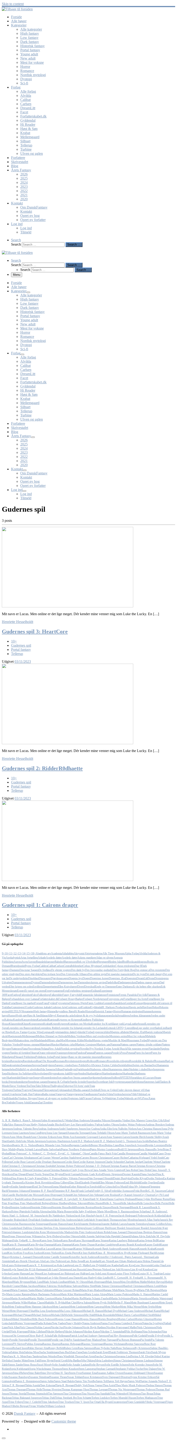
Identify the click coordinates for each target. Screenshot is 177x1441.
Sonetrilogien (49, 1077)
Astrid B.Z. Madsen (81, 1141)
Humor (12, 1015)
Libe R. (28, 1269)
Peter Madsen (93, 1339)
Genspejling (141, 1003)
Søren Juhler (47, 1381)
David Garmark (72, 1174)
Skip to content (13, 4)
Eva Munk (121, 1186)
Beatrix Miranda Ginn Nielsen (52, 1145)
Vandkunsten (91, 1094)
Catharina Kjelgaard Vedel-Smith (146, 1157)
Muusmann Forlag (137, 1040)
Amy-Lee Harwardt (75, 1124)
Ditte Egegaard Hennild (100, 1178)
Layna (127, 1023)
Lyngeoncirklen (101, 1032)
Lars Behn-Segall (74, 1261)
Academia (56, 953)
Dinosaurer (45, 978)
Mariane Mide (110, 1290)
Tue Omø (94, 1402)
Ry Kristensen (142, 1348)
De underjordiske (18, 978)
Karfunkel (42, 1019)
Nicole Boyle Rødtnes (94, 1327)
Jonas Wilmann (33, 1236)
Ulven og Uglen (108, 1090)
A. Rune (23, 1120)
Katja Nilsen (34, 1248)
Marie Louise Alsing (96, 1294)
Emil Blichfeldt (132, 1182)
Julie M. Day (158, 1236)
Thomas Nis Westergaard (122, 1389)
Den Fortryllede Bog (123, 970)
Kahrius (8, 1019)
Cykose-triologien (125, 965)
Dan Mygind (57, 1174)
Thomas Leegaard (99, 1389)
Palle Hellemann (61, 1335)
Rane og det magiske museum (84, 1057)
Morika (88, 1040)
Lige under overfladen (149, 1028)
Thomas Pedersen (146, 1389)
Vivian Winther (37, 1406)
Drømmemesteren (21, 982)
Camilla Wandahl (148, 1153)
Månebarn (45, 1044)
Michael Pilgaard (23, 1315)
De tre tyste (139, 974)
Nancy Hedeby (74, 1323)
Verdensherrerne (122, 1094)
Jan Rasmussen (23, 1224)
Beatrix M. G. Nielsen (24, 1145)
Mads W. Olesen (78, 1281)
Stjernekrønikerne (18, 1081)
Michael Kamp (153, 1310)
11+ (11, 953)
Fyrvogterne (63, 1003)
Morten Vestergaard (25, 1323)
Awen (24, 961)
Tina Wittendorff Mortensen (125, 1393)
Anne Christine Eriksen (43, 1137)
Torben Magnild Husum (123, 1397)
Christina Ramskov (60, 1170)
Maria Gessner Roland (68, 1290)
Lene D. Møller (81, 1265)
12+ (16, 953)
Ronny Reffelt (56, 1348)
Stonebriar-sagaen (37, 1081)
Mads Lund (36, 1281)
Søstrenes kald (152, 1081)
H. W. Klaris (82, 1199)
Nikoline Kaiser (91, 1331)
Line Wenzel (35, 1273)
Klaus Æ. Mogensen (107, 1252)
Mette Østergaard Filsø (22, 1310)
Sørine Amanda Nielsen (153, 1381)
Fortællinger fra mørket (22, 1003)
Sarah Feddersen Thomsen (124, 1352)
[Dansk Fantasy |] (17, 9)
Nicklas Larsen (42, 1327)
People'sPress (119, 1052)
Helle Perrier (162, 1203)
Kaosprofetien (29, 1019)
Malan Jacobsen (29, 1286)
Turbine (17, 1090)
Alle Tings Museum (113, 953)
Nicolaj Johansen (73, 1327)
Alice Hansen (15, 1124)
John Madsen (65, 1232)
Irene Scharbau (141, 1211)
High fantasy (40, 1011)
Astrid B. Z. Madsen (103, 1141)
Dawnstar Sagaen (28, 970)
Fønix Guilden (95, 1003)
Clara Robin (131, 1170)
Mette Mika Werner (130, 1306)
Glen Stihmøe (95, 1195)
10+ (7, 953)
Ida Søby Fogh (82, 1211)
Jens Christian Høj (37, 1228)
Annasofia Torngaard (78, 1132)
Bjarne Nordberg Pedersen (75, 1149)
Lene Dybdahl (98, 1265)
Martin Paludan (63, 1298)
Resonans (59, 1061)
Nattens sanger (128, 1044)
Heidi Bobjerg (42, 1203)
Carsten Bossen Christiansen (96, 1157)
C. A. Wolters (33, 1153)
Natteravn (16, 1048)
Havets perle (135, 1007)
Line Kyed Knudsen (141, 1269)
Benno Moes (98, 1145)
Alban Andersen (81, 1120)
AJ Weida (66, 1120)
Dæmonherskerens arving (92, 982)
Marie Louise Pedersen (119, 1294)
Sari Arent (89, 1356)
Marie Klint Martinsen (72, 1294)
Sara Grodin (89, 1352)
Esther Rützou (77, 1186)
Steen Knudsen (70, 1368)
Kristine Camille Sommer (55, 1257)
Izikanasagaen (104, 1015)
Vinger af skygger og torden (52, 1098)
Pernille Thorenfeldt (39, 1339)
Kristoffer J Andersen (110, 1257)
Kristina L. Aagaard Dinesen (25, 1257)
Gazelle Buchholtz (17, 1195)
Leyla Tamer (17, 1269)
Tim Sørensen (55, 1393)
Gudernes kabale (42, 1007)
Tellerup (45, 1086)
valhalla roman (48, 1094)
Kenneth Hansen (128, 1248)
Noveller (84, 1048)
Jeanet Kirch (73, 1224)
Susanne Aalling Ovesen (110, 1373)
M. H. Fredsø (133, 1277)
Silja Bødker (74, 1360)
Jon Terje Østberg (51, 1236)
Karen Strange (101, 1240)
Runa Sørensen (86, 1348)
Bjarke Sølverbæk (51, 1149)
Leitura (110, 1028)
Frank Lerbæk (85, 1190)
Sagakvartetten (13, 1065)
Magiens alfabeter (120, 1032)
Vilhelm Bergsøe (20, 1406)
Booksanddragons (137, 961)
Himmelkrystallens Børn (60, 1011)
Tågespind (37, 1090)
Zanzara (34, 1102)
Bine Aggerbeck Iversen (132, 1145)
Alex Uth (157, 1120)
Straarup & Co (55, 1081)
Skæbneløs (128, 1073)
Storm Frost (75, 1373)
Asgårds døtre (69, 957)
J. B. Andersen (158, 1211)
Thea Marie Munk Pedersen (130, 1385)
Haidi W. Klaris (97, 1199)
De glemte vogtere (61, 970)
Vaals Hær (27, 1094)
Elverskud (89, 986)
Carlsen (59, 965)
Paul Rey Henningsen (120, 1335)
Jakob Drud (27, 1219)
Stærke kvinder (78, 1081)
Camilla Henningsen (128, 1153)
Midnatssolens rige (23, 1040)
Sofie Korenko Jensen (141, 1364)
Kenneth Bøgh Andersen (105, 1248)
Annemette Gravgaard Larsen (90, 1137)
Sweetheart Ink (104, 1081)
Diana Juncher (148, 1174)
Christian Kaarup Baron (122, 1166)
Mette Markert (112, 1306)
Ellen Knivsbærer (67, 986)
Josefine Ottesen (70, 1236)
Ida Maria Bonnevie (63, 1211)
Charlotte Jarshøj (133, 1161)
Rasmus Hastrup (51, 1344)
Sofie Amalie (59, 1364)
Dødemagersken (127, 982)
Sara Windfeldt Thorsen (71, 1356)
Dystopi (35, 982)
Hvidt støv (21, 1015)
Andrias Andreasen (48, 1128)
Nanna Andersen (91, 1323)
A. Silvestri (34, 1120)
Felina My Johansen (138, 1186)
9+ (3, 953)
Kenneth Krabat (146, 1248)
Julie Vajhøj (19, 1240)
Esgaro (21, 990)
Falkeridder (56, 994)
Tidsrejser (68, 1086)
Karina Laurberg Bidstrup (123, 1240)
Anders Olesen (111, 1124)
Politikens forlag (44, 1057)
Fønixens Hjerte (78, 1003)
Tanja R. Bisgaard (65, 1385)
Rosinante (159, 1061)
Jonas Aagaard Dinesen (123, 1232)
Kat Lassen (47, 1248)
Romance (102, 1061)
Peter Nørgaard (109, 1339)
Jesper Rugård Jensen (145, 1228)
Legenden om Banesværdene (23, 1028)
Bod (125, 961)
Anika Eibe (106, 1128)
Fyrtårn (52, 1003)
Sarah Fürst (145, 1352)
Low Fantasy (21, 1032)
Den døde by (78, 970)
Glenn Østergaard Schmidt (57, 1195)
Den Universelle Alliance (74, 974)
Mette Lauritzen (60, 1306)
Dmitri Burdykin (122, 1178)
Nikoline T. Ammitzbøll (113, 1331)
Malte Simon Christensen (109, 1286)
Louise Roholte (19, 1277)
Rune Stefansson (125, 1348)
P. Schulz (47, 1335)
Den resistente (157, 970)
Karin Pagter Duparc (84, 1244)
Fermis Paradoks (128, 994)
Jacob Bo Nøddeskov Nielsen (58, 1215)
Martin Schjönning (120, 1298)
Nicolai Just (57, 1327)
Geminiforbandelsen (114, 1003)
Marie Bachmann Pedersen (45, 1294)
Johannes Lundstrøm (22, 1232)
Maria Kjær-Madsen (91, 1290)
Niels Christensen (146, 1327)
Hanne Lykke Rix (145, 1199)
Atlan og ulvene (104, 957)
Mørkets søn (103, 1044)
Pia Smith (145, 1339)
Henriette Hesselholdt (63, 1207)
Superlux (91, 1081)
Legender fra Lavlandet (94, 1028)
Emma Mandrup (60, 1186)
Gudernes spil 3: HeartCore (35, 631)
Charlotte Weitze (151, 1161)
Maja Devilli (127, 1281)
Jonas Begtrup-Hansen (148, 1232)
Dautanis (14, 970)
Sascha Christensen (105, 1356)
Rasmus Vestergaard (93, 1344)
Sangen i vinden (63, 1065)
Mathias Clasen (36, 1302)
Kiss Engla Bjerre (69, 1252)
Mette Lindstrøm (78, 1306)
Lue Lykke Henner (57, 1277)
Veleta (109, 1094)
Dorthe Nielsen (155, 1178)
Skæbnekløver (94, 1073)
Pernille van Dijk (59, 1339)
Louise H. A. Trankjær (151, 1273)
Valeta (36, 1094)
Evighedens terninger (79, 990)
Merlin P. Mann (121, 1302)
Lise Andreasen (50, 1273)
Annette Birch (137, 1137)
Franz (45, 1003)
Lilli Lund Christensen (59, 1269)
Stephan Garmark (105, 1368)
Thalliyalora (56, 1086)
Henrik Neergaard (121, 1207)
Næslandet (154, 1048)
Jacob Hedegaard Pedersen (133, 1215)
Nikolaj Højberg (55, 1331)
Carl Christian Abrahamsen (23, 1157)
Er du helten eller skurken (147, 986)
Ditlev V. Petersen (51, 1178)
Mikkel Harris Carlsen (127, 1315)
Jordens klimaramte (140, 1015)
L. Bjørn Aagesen (131, 1257)
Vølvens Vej (99, 1098)
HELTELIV (15, 1011)
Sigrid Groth (61, 1360)
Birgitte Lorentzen (155, 1145)
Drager (86, 978)
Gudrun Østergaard (33, 1199)
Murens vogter (100, 1040)
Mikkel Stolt (146, 1315)
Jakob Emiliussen (43, 1219)
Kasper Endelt (152, 1244)
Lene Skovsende (144, 1265)
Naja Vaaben (59, 1323)
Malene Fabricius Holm (51, 1286)
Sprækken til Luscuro (142, 1077)
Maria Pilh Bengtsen (149, 1290)
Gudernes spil (74, 1007)
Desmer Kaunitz (131, 1174)
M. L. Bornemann (150, 1277)
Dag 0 (138, 965)
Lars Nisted (106, 1261)
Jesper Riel (103, 1228)
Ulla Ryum (106, 1402)
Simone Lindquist (144, 1360)
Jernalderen (123, 1015)
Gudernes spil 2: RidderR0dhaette (42, 768)
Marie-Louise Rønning (18, 1294)
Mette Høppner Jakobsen (38, 1306)
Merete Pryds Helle (102, 1302)
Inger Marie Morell (101, 1211)
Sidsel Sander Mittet (17, 1360)
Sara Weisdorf (50, 1356)
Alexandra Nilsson (100, 1120)
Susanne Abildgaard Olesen (139, 1373)
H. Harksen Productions (115, 1007)
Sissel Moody (44, 1364)
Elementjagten (50, 986)
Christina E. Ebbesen (20, 1170)
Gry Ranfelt (16, 1199)
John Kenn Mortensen (46, 1232)
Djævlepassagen (60, 978)
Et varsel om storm (35, 990)
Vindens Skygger (27, 1098)
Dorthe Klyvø (139, 1178)
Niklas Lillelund (37, 1331)
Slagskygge (27, 1077)
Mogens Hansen (89, 1319)
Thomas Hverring (52, 1389)
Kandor (17, 1019)
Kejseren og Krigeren (69, 1019)
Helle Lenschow (146, 1203)
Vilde (134, 1094)
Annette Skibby (153, 1137)
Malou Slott (88, 1286)
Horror (117, 1011)
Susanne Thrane (58, 1377)
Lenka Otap (159, 1265)
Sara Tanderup (34, 1356)
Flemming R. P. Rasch (41, 1190)
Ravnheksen (29, 1061)
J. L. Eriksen (21, 1215)
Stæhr (66, 1081)
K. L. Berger (33, 1240)
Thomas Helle (34, 1389)
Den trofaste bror (51, 974)
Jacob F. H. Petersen (107, 1215)
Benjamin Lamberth (80, 1145)
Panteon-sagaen (103, 1052)
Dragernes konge (99, 978)
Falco (35, 994)
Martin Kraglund (19, 1298)
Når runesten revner (138, 1048)
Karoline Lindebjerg (106, 1244)
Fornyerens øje (115, 999)
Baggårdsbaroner (45, 961)
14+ (24, 953)
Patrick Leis (76, 1335)
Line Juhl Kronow (120, 1269)
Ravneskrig (16, 1061)
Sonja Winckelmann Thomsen (45, 1368)
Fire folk (142, 994)
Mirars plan (54, 1040)
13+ (20, 953)
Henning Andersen (20, 1207)
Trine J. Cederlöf (32, 1402)
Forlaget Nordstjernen (95, 999)
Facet (9, 994)
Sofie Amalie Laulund (78, 1364)
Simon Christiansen (124, 1360)
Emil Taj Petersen (42, 1186)
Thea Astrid (109, 1385)
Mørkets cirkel (68, 1044)
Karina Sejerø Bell (147, 1240)
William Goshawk (55, 1406)
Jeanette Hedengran (90, 1224)
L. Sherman (147, 1257)
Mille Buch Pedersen (43, 1319)
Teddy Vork (81, 1385)
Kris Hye (123, 1252)
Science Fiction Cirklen (105, 1065)
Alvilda (143, 953)
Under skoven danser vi (130, 1090)
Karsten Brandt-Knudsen (131, 1244)
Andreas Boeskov (155, 1124)
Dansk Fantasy (24, 1413)
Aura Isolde (142, 1141)
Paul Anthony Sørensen (96, 1335)
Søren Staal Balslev (64, 1381)
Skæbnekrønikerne (112, 1073)
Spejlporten (94, 1077)
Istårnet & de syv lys (85, 1015)
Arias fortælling (29, 957)
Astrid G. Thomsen (125, 1141)
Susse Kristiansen (92, 1377)
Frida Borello (141, 1190)
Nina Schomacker (152, 1331)
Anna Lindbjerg (37, 1132)
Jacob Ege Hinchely (85, 1215)
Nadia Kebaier (44, 1323)
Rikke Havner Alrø (38, 1348)
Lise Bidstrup (66, 1273)
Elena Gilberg (61, 1182)
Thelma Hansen (154, 1385)
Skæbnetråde (13, 1077)
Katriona (52, 1019)
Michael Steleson (41, 1315)
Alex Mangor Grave (141, 1120)
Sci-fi (90, 1065)
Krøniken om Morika (79, 1023)
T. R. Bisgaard (17, 1385)
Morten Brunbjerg (108, 1319)
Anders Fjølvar (94, 1124)
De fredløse (44, 970)
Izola (114, 1015)
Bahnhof (59, 961)
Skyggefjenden (78, 1073)
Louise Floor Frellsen (127, 1273)
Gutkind (86, 1007)
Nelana (45, 1048)
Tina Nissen (88, 1393)
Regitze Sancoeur (134, 1344)
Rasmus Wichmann (114, 1344)
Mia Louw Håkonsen (71, 1310)
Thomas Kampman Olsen (75, 1389)
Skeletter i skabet (138, 1069)
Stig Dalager (150, 1368)
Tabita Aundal (32, 1385)
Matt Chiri (71, 1302)
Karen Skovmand (83, 1240)
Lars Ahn (40, 1261)
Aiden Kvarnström (51, 1120)
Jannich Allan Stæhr (149, 1219)
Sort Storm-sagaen (78, 1077)
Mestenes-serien (118, 1036)
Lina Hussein (78, 1269)
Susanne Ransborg (19, 1377)
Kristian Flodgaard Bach (142, 1252)
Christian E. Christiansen (21, 1166)
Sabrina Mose (31, 1352)
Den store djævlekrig (30, 974)
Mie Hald (89, 1315)
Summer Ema (89, 1373)
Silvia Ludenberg (104, 1360)
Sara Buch (65, 1352)
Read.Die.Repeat (45, 1061)
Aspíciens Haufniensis (58, 1141)
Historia (89, 1011)
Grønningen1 (18, 1007)
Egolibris (38, 986)
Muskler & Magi (117, 1040)
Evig (65, 990)
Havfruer (147, 1007)
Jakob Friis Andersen (65, 1219)
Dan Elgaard (20, 1174)
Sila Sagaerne (48, 1069)
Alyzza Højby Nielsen (34, 1124)
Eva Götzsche (107, 1186)
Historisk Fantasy (103, 1011)
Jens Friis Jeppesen (58, 1228)
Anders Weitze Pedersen (132, 1124)
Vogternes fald (75, 1098)
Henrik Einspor (102, 1207)
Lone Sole (94, 1273)
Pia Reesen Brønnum (128, 1339)
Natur (25, 1048)
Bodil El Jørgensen (128, 1149)
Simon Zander (15, 1364)
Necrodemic (34, 1048)
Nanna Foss (107, 1323)
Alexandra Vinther (120, 1120)
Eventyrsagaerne (54, 990)
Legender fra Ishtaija (70, 1028)
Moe (62, 1040)
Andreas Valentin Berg (25, 1128)
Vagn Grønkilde (136, 1402)
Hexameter (27, 1011)
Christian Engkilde (45, 1166)
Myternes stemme (30, 1044)
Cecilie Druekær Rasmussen (49, 1161)
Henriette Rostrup (84, 1207)
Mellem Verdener (76, 1036)
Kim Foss (22, 1252)
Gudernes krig (59, 1007)
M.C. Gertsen (118, 1277)
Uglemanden (64, 1090)
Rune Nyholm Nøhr (105, 1348)
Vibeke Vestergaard (155, 1402)
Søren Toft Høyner (118, 1381)
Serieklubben (125, 1065)
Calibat (51, 965)
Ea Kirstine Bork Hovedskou (38, 1182)
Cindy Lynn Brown (81, 1170)
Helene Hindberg (59, 1203)
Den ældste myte (97, 974)
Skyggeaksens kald (59, 1073)
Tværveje (27, 1090)
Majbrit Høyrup (156, 1281)
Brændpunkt (18, 965)
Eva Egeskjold (92, 1186)
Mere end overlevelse (97, 1036)
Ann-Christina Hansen (148, 1128)
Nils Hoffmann (134, 1331)
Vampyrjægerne (75, 1094)
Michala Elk (57, 1315)
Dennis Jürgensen (112, 1174)
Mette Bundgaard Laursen (144, 1302)
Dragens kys (76, 978)
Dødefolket (112, 982)
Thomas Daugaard (17, 1389)
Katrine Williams (83, 1248)
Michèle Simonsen (74, 1315)
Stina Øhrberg (20, 1373)
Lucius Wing (36, 1032)
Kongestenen (36, 1023)
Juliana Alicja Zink (140, 1236)
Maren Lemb (153, 1286)
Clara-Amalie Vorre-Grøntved (108, 1170)
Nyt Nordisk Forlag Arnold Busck (108, 1048)
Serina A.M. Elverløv (142, 1356)
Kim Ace (12, 1252)
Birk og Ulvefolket (87, 961)
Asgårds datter (54, 957)
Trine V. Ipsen (81, 1402)
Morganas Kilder (74, 1040)
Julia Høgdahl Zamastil (117, 1236)
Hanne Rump (162, 1199)
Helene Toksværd (78, 1203)
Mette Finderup (16, 1306)
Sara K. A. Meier (17, 1356)
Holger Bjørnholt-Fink (23, 1211)
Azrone (32, 961)
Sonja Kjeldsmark (19, 1368)
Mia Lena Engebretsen (47, 1310)
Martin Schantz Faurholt (97, 1298)
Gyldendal (96, 1007)
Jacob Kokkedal (156, 1215)
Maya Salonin (84, 1302)
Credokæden (108, 965)
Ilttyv (52, 1015)
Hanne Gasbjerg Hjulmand (121, 1199)
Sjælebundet (83, 1069)
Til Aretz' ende (81, 1086)
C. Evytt (59, 1153)
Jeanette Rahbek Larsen (114, 1224)
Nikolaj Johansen (73, 1331)
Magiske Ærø (137, 1032)
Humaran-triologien (131, 1011)
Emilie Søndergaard (22, 1186)
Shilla (19, 1069)
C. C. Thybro (47, 1153)
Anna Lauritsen (20, 1132)
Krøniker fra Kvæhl (102, 1023)
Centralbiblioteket (73, 965)
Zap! (41, 1102)
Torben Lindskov (100, 1397)
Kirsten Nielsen (50, 1252)
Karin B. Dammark (18, 1244)
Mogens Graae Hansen (67, 1319)
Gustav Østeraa (52, 1199)
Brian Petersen (18, 1153)
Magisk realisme (153, 1032)
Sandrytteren (48, 1065)
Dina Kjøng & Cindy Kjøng (26, 1178)
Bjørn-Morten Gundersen (104, 1149)
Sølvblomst (138, 1081)
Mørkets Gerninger (86, 1044)
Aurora (17, 961)
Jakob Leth (82, 1219)
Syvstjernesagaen (122, 1081)
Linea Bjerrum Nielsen (98, 1269)
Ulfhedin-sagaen (80, 1090)
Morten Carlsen (126, 1319)
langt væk (118, 1023)
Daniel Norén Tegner (38, 1174)
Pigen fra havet (143, 1052)
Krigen (54, 1023)
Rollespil (92, 1061)
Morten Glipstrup (144, 1319)
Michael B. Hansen (93, 1310)
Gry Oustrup (147, 1195)
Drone (151, 978)
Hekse (155, 1007)
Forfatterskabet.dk (48, 999)
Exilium (95, 990)
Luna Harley (88, 1277)
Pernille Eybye (154, 1335)
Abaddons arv (43, 953)
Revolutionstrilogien (76, 1061)
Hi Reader (79, 1011)
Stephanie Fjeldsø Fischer (129, 1368)
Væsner (87, 1098)
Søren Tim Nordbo (85, 1381)
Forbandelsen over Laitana (24, 999)
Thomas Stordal (18, 1393)
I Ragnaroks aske (64, 1015)
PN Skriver (19, 1344)
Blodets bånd (115, 961)
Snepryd (37, 1077)
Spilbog (115, 1077)
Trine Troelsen (66, 1402)
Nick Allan (14, 1327)
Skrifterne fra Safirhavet (20, 1073)
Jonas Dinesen (17, 1236)
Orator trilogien (46, 1052)
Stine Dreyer (47, 1373)
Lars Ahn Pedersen (55, 1261)
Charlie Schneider (114, 1161)
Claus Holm (144, 1170)
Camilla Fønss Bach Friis (103, 1153)
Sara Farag (77, 1352)
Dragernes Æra (117, 978)
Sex (154, 1065)
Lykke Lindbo (103, 1277)
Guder (29, 1007)
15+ (29, 953)
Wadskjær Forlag (115, 1098)
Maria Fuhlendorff (45, 1290)
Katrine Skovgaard (63, 1248)
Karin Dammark (64, 1244)
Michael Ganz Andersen (131, 1310)
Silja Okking (88, 1360)
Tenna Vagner (95, 1385)
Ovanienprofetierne (65, 1052)
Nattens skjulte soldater (149, 1044)
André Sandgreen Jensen (72, 1128)
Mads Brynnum (21, 1281)
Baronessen (70, 961)
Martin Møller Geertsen (42, 1298)
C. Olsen (84, 1153)
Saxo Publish (79, 1065)
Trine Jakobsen (49, 1402)
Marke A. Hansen (142, 1294)
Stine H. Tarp (61, 1373)
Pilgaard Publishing (24, 1057)
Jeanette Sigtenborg (137, 1224)
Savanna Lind (123, 1356)
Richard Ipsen (20, 1348)
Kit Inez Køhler (87, 1252)
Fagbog (16, 994)
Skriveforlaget (41, 1073)
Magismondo (15, 1036)
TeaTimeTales (34, 1086)
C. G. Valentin (72, 1153)
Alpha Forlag (131, 953)
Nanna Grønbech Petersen (128, 1323)
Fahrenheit (26, 994)
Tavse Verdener (18, 1086)
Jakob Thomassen (112, 1219)
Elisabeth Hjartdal (89, 1182)
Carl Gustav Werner (48, 1157)
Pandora (80, 1052)
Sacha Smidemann (49, 1352)
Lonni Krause (107, 1273)
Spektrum (106, 1077)
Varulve (102, 1094)
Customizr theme (63, 1421)
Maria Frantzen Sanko (23, 1290)
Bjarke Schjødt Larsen (29, 1149)
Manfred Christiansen (134, 1286)
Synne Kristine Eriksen (143, 1377)
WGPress (143, 1098)
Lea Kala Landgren (63, 1265)
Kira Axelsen (35, 1252)
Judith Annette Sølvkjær (92, 1236)
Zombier (48, 1102)
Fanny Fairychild (71, 994)
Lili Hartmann (39, 1269)
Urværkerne (14, 1094)
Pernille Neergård (19, 1339)
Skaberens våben (99, 1069)
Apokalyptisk (13, 957)
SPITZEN (125, 1077)
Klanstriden (15, 1023)
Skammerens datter (118, 1069)
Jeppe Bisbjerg (77, 1228)
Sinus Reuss (30, 1364)
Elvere (80, 986)
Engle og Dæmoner (105, 986)
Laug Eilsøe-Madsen (124, 1261)
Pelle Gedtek (139, 1335)
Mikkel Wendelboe (21, 1319)
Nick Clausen (27, 1327)
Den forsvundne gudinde (98, 970)
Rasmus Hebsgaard (71, 1344)
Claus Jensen (158, 1170)
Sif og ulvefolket (32, 1069)
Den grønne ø (142, 970)
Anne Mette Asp (65, 1137)
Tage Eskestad (48, 1385)
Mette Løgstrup (96, 1306)
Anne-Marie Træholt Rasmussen (132, 1132)
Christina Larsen (41, 1170)
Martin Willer (20, 1302)
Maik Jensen (113, 1281)
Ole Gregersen (20, 1335)
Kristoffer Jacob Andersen (83, 1257)
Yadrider (11, 1102)
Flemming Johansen (18, 1190)
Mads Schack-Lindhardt (56, 1281)
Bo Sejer (158, 1149)
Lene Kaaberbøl (114, 1265)
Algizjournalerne (93, 953)
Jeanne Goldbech (157, 1224)
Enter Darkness (124, 986)
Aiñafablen (68, 953)
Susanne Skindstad (39, 1377)
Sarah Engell (103, 1352)
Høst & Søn (33, 1015)
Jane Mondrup (130, 1219)
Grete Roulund (111, 1195)
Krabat (47, 1023)
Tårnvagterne (50, 1090)
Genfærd (130, 1003)
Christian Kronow (145, 1166)
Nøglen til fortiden (20, 1052)
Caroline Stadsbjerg (70, 1157)
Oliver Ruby (35, 1335)
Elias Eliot (74, 1182)
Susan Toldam (75, 1377)
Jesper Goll (91, 1228)
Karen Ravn (67, 1240)
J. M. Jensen (35, 1215)
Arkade (42, 957)
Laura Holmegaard (17, 1265)
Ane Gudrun (93, 1128)
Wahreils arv (131, 1098)
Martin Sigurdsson (141, 1298)
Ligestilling (131, 1028)
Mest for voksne (136, 1036)
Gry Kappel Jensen (129, 1195)
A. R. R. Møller (10, 1120)
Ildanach (45, 1015)
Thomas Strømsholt (37, 1393)
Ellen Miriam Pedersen (111, 1182)
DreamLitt (142, 978)
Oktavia (34, 1052)
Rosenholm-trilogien (118, 1061)
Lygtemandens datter (64, 1032)
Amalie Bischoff (56, 1124)
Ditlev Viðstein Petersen (74, 1178)
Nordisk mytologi (70, 1048)
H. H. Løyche (68, 1199)
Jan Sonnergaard (41, 1224)
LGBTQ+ (119, 1028)
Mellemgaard (29, 1036)
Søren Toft (102, 1381)
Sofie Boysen (97, 1364)
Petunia (131, 1052)
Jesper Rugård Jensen (121, 1228)
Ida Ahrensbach (44, 1211)
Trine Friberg (16, 1402)
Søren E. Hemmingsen (28, 1381)
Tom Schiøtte (84, 1397)
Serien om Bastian (142, 1065)
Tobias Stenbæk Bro (66, 1397)
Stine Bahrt (34, 1373)
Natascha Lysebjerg (152, 1323)
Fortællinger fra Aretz (135, 999)
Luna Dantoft (74, 1277)
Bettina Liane (112, 1145)
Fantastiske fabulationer (94, 994)
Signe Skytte (47, 1360)
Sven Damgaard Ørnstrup (116, 1377)
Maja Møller (140, 1281)
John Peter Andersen (84, 1232)
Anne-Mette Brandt (20, 1137)
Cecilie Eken (71, 1161)
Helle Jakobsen (129, 1203)
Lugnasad (48, 1032)
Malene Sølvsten (73, 1286)
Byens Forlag (32, 965)
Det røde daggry (154, 974)
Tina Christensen (72, 1393)
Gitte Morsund (35, 1195)
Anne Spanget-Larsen (118, 1137)
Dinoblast (33, 978)
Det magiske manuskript (119, 974)
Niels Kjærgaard (20, 1331)
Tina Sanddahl (102, 1393)
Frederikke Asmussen (122, 1190)
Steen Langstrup (87, 1368)
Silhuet (59, 1069)
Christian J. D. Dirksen (96, 1166)
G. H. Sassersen (157, 1190)
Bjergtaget (102, 961)
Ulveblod (94, 1090)
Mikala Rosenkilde (105, 1315)
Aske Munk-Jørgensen (33, 1141)
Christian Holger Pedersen (69, 1166)
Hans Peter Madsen (24, 1203)
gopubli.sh (153, 1003)
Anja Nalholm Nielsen (124, 1128)
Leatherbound (137, 1023)
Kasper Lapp (21, 1248)
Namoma (115, 1044)
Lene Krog (129, 1265)
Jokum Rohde (103, 1232)
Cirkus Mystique (92, 965)
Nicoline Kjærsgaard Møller (121, 1327)
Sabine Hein (17, 1352)
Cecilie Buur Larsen (23, 1161)
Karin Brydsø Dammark (42, 1244)
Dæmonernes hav (68, 982)
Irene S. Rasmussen (122, 1211)
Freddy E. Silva (101, 1190)
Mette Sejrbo (148, 1306)
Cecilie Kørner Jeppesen (91, 1161)
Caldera (43, 965)
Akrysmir (79, 953)
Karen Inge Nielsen (50, 1240)
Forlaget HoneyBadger (70, 999)
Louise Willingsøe (37, 1277)
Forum (38, 1003)
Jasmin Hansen (58, 1224)
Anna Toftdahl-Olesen (102, 1132)
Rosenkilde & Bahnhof (141, 1061)
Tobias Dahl (48, 1397)
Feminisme (113, 994)
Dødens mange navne (147, 982)
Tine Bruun (147, 1393)
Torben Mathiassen (146, 1397)
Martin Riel (77, 1298)
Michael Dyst (110, 1310)
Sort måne (62, 1077)
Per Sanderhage (77, 1339)
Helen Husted (95, 1203)
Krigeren (63, 1023)
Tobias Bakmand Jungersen (27, 1397)
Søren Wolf (134, 1381)
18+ (33, 953)
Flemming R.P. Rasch (65, 1190)
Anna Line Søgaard (56, 1132)
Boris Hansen (146, 1149)
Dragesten (130, 978)
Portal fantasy (60, 1057)
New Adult (55, 1048)
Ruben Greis (71, 1348)
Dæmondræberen (49, 982)
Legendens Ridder (49, 1028)
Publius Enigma (33, 1344)
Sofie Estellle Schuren (117, 1364)
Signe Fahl (34, 1360)
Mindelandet (41, 1040)
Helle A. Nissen (112, 1203)
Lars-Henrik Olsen (24, 1261)
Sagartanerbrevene (31, 1065)
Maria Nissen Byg (128, 1290)
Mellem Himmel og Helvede (51, 1036)
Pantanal (89, 1052)
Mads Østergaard (96, 1281)
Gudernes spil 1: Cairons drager (40, 905)
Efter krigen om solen (21, 986)
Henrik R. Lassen (140, 1207)
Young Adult (23, 1102)
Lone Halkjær (81, 1273)
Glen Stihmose (80, 1195)
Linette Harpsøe (20, 1273)
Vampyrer (61, 1094)
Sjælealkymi (70, 1069)
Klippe (25, 1023)
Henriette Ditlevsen (40, 1207)
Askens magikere (86, 957)
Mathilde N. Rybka (54, 1302)
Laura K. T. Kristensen (40, 1265)
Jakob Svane (95, 1219)
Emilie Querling (149, 1182)
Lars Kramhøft (92, 1261)
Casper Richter (120, 1157)
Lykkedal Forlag (84, 1032)
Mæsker (55, 1044)
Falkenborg (44, 994)
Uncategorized (119, 1402)
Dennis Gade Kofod (92, 1174)
